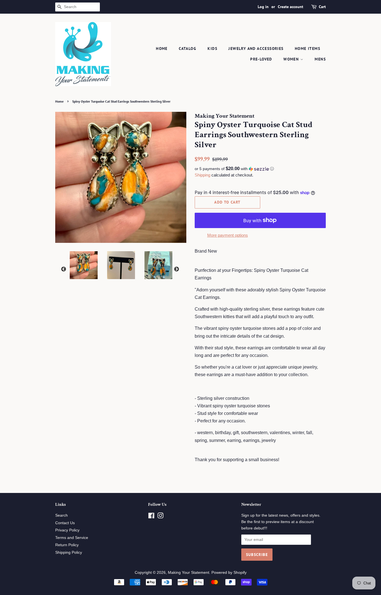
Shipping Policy (68, 552)
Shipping (202, 175)
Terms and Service (71, 538)
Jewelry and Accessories (255, 48)
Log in (263, 6)
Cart (322, 6)
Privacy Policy (67, 530)
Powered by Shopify (229, 572)
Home (162, 48)
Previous (63, 269)
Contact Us (65, 523)
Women (291, 59)
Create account (290, 6)
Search (61, 515)
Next (176, 269)
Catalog (187, 48)
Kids (212, 48)
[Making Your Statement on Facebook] (151, 517)
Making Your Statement (188, 572)
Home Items (307, 48)
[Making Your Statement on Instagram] (160, 517)
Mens (320, 59)
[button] (260, 168)
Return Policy (67, 545)
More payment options (227, 235)
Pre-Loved (261, 59)
